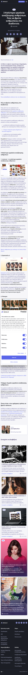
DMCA (2, 654)
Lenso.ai (4, 178)
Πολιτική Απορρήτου (6, 657)
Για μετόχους (18, 666)
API (2, 634)
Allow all (14, 357)
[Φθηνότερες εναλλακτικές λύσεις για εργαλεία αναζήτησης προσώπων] (14, 558)
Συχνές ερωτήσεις (19, 631)
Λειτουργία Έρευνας (20, 663)
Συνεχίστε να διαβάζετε (7, 445)
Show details (21, 353)
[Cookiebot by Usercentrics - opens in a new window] (20, 312)
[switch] (24, 339)
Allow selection (14, 362)
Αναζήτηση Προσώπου (21, 654)
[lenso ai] (4, 1)
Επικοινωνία (18, 637)
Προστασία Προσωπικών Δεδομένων (4, 638)
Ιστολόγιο (17, 634)
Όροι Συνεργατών (5, 663)
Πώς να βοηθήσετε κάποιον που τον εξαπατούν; (13, 97)
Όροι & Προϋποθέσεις (7, 660)
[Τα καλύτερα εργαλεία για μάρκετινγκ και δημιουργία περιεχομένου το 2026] (14, 596)
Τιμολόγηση (4, 631)
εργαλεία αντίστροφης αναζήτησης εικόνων (12, 411)
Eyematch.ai (4, 273)
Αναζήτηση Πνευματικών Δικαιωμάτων (18, 659)
